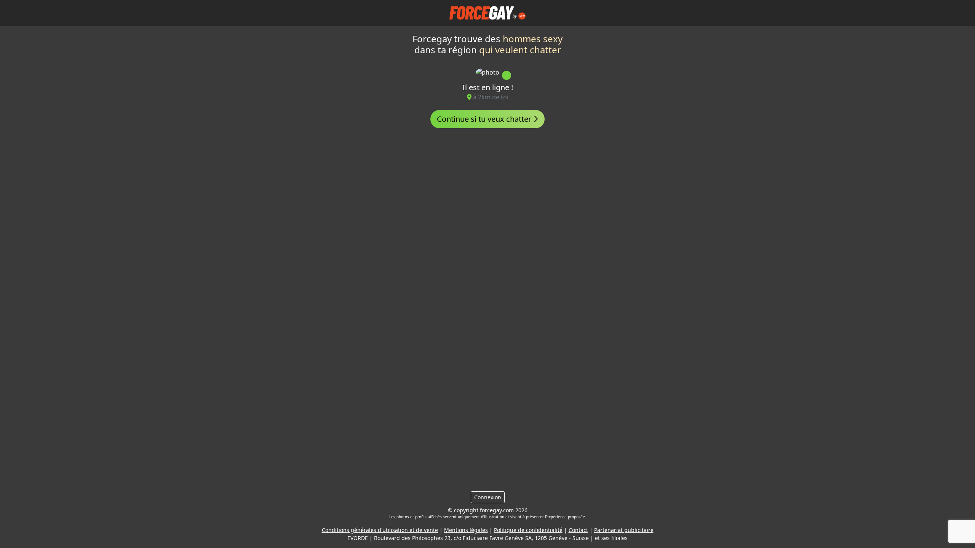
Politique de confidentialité (528, 530)
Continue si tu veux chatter (485, 119)
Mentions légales (466, 530)
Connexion (487, 497)
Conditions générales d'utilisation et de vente (380, 530)
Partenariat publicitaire (624, 530)
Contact (578, 530)
